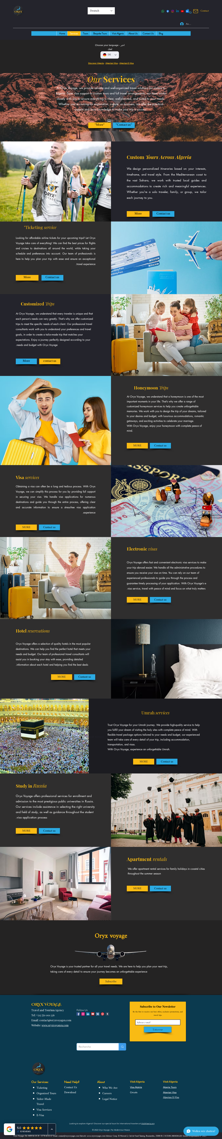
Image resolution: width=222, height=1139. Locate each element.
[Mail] (195, 11)
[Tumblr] (107, 1014)
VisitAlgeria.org (147, 1123)
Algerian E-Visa (126, 63)
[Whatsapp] (162, 11)
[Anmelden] (180, 24)
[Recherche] (122, 1046)
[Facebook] (167, 11)
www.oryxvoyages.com (55, 1025)
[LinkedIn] (177, 11)
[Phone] (189, 11)
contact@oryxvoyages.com (68, 1136)
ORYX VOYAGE (46, 1004)
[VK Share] (97, 1014)
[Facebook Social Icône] (78, 1014)
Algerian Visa (111, 63)
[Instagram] (172, 11)
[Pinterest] (102, 1014)
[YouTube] (182, 11)
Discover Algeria (96, 63)
